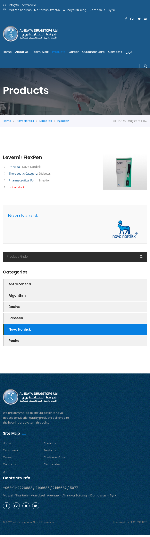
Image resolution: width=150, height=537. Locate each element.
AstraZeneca (20, 284)
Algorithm (17, 295)
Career (74, 52)
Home (7, 52)
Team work (40, 52)
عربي (129, 52)
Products (58, 52)
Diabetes (45, 121)
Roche (14, 340)
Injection (63, 121)
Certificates (52, 464)
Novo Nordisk (25, 121)
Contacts (115, 52)
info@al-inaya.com (22, 5)
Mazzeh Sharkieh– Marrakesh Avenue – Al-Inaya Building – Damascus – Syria (61, 10)
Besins (14, 306)
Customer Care (93, 52)
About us (22, 52)
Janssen (16, 318)
